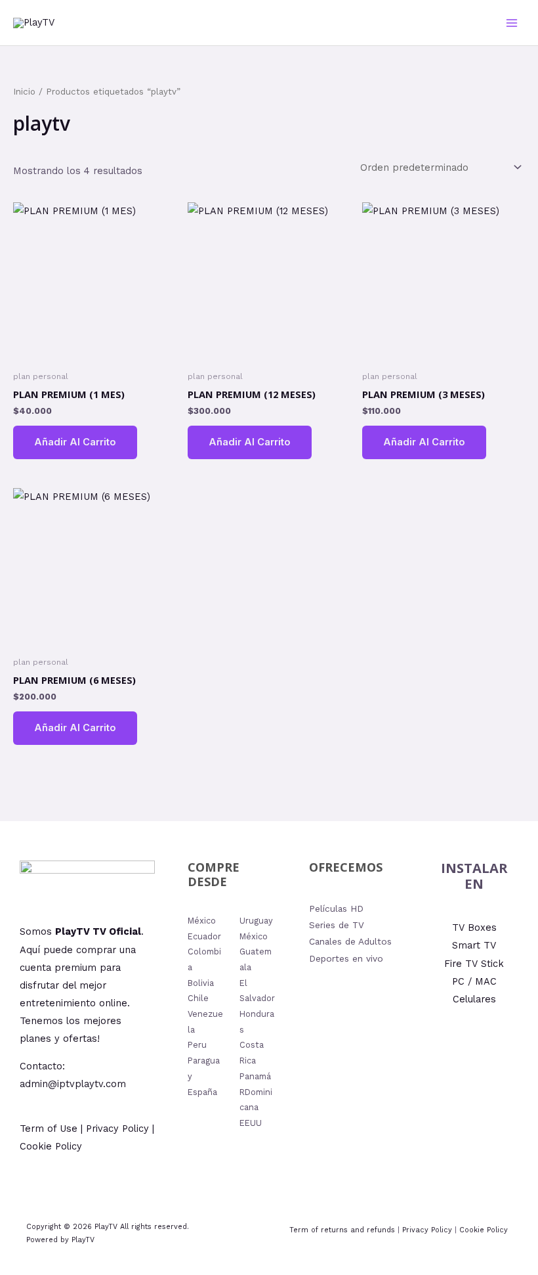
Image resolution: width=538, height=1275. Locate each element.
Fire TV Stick (474, 964)
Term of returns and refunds (342, 1230)
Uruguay (256, 921)
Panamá (255, 1076)
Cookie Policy (483, 1230)
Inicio (24, 92)
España (202, 1092)
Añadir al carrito (75, 442)
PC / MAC (474, 981)
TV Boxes (474, 927)
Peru (197, 1045)
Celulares (474, 999)
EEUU (250, 1123)
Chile (198, 998)
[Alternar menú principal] (512, 22)
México (202, 921)
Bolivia (201, 983)
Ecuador (204, 936)
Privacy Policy (427, 1230)
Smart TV (474, 945)
